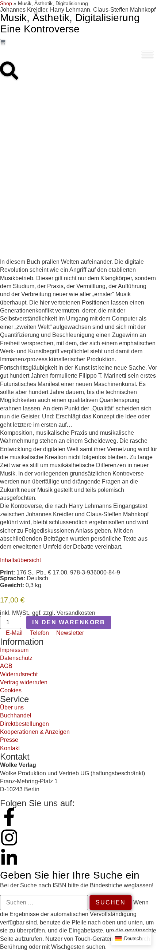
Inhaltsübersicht (20, 560)
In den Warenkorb (68, 622)
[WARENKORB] (2, 42)
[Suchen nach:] (44, 902)
